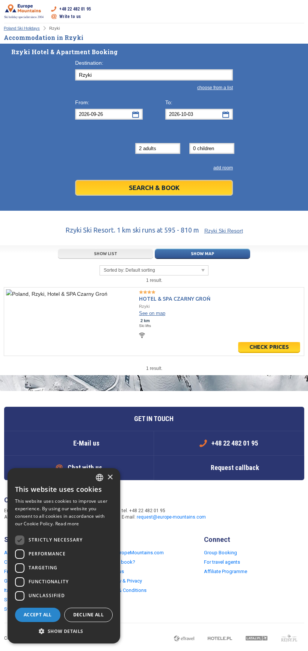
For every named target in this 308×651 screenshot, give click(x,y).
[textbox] (154, 75)
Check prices (269, 347)
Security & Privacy (123, 581)
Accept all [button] (38, 614)
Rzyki (144, 306)
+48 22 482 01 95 (75, 9)
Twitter (241, 514)
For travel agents (222, 562)
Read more (67, 523)
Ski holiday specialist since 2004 (24, 17)
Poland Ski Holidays (22, 28)
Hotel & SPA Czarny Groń (174, 299)
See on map (152, 313)
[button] (64, 631)
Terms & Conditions (125, 590)
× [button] (110, 477)
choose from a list (215, 87)
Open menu (298, 12)
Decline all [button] (88, 614)
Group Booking (220, 552)
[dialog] (64, 555)
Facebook (226, 514)
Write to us (70, 16)
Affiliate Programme (225, 571)
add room (223, 167)
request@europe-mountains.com (171, 517)
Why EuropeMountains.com (134, 552)
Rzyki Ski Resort (223, 231)
